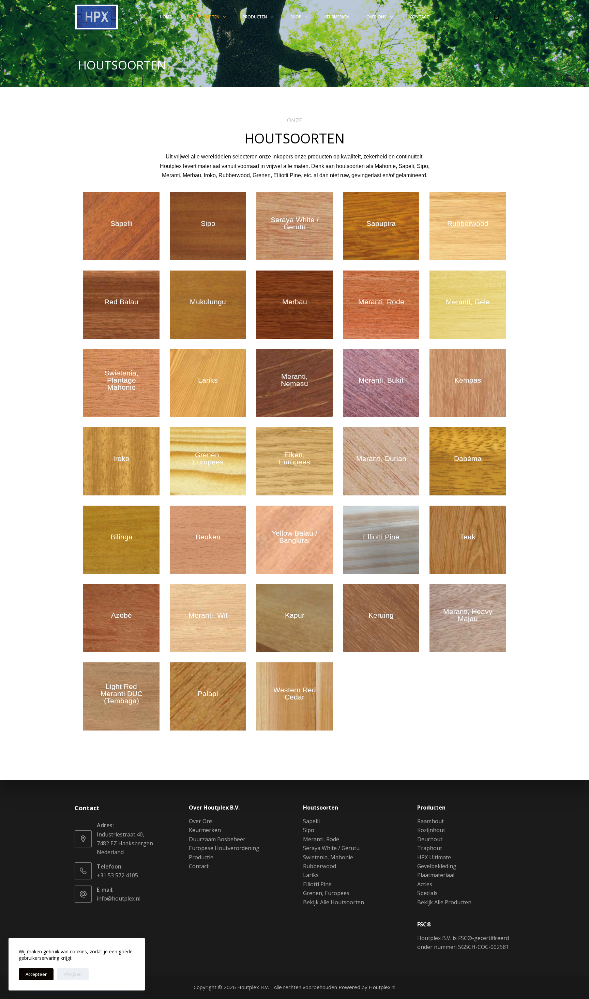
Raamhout (430, 821)
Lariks (311, 875)
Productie (201, 857)
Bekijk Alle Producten (444, 902)
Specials (427, 893)
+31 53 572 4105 (117, 875)
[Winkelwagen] (496, 17)
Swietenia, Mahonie (328, 857)
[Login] (508, 17)
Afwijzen (73, 974)
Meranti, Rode (321, 839)
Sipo (308, 830)
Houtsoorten (204, 17)
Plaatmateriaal (435, 875)
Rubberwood (319, 866)
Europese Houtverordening (224, 848)
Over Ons (376, 17)
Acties (424, 884)
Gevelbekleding (436, 866)
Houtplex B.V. (253, 987)
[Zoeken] (481, 17)
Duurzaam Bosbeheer (217, 839)
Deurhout (429, 839)
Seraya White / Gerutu (331, 848)
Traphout (429, 848)
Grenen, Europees (326, 893)
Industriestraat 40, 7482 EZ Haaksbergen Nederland (125, 843)
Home (165, 17)
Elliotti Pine (317, 884)
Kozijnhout (431, 830)
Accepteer (36, 974)
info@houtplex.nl (118, 898)
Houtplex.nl (382, 987)
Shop (295, 17)
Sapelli (311, 821)
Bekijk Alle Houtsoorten (333, 902)
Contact (419, 17)
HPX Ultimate (434, 857)
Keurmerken (336, 17)
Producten (255, 17)
